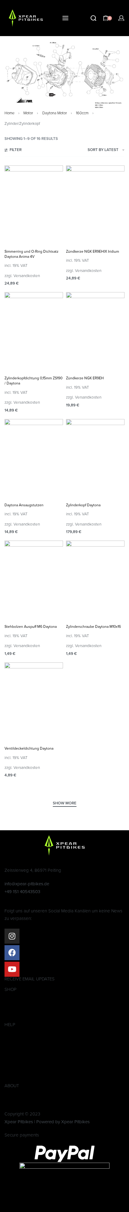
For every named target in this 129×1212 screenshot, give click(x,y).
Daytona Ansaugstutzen (24, 505)
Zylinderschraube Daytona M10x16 (93, 627)
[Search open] (93, 18)
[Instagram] (12, 936)
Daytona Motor (54, 113)
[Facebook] (12, 952)
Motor (28, 113)
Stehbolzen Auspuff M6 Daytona (30, 627)
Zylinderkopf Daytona (83, 505)
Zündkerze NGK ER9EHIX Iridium (92, 251)
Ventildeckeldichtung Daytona (28, 748)
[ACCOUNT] (121, 18)
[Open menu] (65, 18)
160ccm (82, 113)
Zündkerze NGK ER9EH (85, 378)
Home (9, 113)
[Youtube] (12, 969)
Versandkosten (27, 275)
